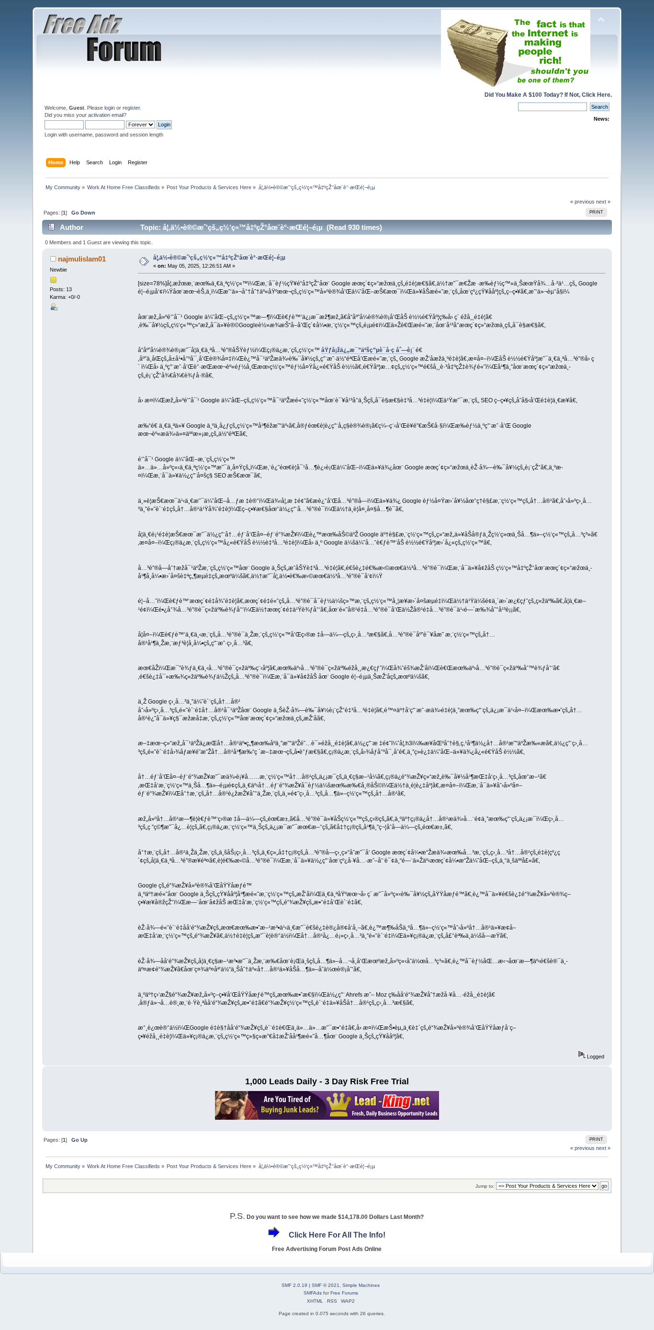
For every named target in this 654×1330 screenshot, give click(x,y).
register (131, 108)
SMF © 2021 (325, 1285)
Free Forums (344, 1293)
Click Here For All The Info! (337, 1235)
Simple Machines (361, 1285)
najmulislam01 (82, 259)
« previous (582, 202)
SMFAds (313, 1293)
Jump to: (485, 1186)
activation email (106, 115)
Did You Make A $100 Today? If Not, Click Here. (548, 94)
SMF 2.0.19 (294, 1285)
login (109, 108)
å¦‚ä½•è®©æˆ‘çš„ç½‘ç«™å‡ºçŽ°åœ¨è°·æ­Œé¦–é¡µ (219, 257)
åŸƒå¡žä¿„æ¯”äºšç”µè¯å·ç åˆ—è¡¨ (367, 350)
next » (603, 202)
